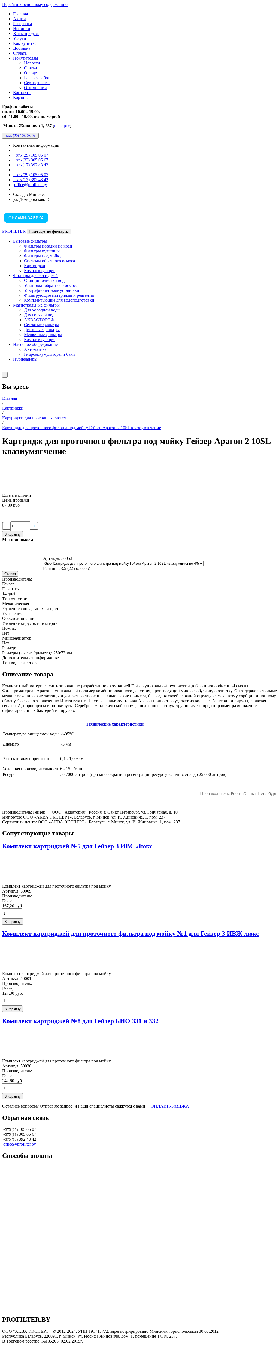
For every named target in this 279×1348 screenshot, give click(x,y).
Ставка (10, 574)
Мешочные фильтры (43, 334)
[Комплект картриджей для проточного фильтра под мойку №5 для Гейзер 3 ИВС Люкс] (15, 881)
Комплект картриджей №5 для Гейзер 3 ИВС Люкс (77, 846)
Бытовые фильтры (30, 241)
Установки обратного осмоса (51, 285)
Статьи (30, 68)
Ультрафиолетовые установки (51, 290)
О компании (35, 87)
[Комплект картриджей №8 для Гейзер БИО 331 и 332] (15, 1056)
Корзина (21, 97)
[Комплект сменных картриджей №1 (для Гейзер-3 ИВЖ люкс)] (15, 968)
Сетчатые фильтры (41, 324)
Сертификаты (37, 82)
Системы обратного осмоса (49, 260)
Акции (19, 18)
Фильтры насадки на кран (48, 246)
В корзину (12, 534)
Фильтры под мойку (43, 256)
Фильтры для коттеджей (35, 275)
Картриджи (34, 265)
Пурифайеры (25, 359)
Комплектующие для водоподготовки (59, 300)
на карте (62, 125)
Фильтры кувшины (42, 251)
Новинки (21, 28)
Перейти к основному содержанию (35, 4)
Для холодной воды (42, 310)
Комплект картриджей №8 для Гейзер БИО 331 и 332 (80, 1021)
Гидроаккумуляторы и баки (49, 354)
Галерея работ (37, 77)
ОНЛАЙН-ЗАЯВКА (26, 218)
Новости (32, 63)
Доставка (21, 48)
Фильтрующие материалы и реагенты (59, 295)
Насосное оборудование (35, 344)
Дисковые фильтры (42, 329)
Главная (20, 13)
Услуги (19, 38)
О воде (30, 72)
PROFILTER (14, 231)
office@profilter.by (30, 184)
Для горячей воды (40, 315)
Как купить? (24, 43)
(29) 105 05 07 (20, 136)
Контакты (22, 92)
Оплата (20, 53)
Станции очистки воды (46, 280)
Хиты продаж (26, 33)
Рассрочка (22, 23)
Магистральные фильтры (36, 305)
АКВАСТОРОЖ (39, 319)
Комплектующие (39, 270)
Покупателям (25, 58)
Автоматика (35, 349)
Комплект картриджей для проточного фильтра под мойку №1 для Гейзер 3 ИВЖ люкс (130, 933)
